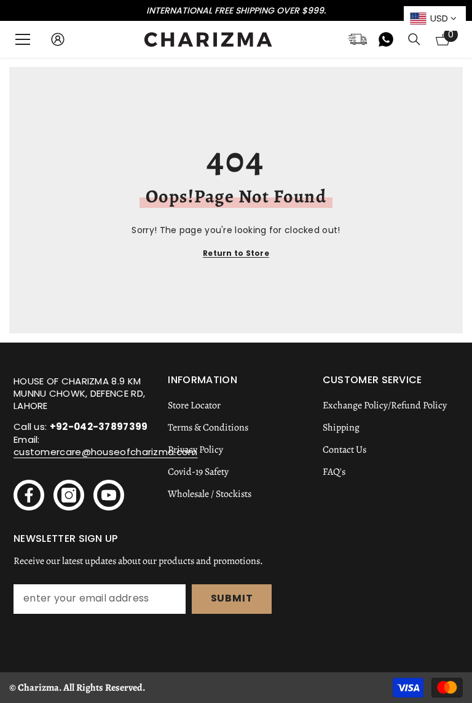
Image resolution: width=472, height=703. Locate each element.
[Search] (414, 39)
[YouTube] (108, 495)
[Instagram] (68, 495)
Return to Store (236, 253)
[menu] (22, 39)
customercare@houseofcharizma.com (106, 451)
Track (357, 39)
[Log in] (58, 39)
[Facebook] (29, 495)
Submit (232, 598)
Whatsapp (386, 39)
